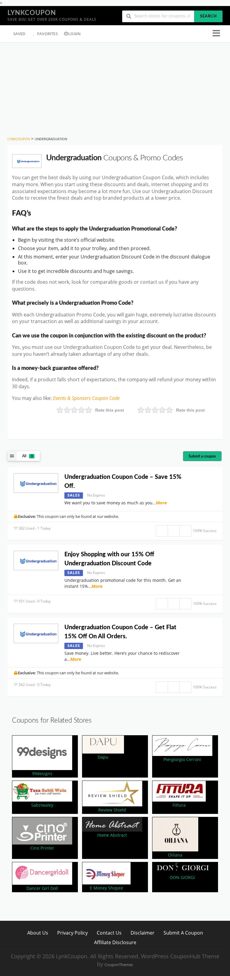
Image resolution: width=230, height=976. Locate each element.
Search (208, 16)
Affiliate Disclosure (115, 942)
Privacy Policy (72, 932)
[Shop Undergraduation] (27, 161)
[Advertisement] (115, 87)
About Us (37, 932)
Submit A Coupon (183, 932)
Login (74, 33)
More (161, 503)
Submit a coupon (202, 456)
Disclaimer (143, 932)
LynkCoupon (31, 13)
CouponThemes (119, 964)
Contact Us (109, 932)
